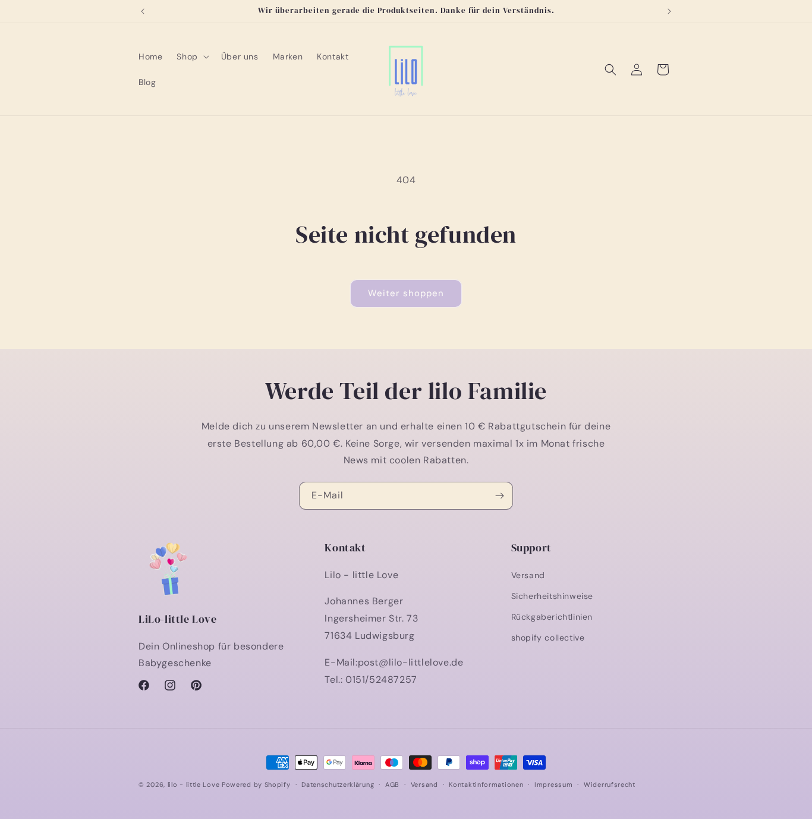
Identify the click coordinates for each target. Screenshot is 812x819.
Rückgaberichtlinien (552, 616)
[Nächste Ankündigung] (669, 11)
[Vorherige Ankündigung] (143, 11)
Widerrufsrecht (609, 784)
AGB (392, 784)
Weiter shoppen (406, 293)
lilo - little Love (194, 784)
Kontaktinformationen (486, 784)
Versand (528, 574)
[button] (191, 56)
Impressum (553, 784)
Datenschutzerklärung (337, 784)
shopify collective (548, 637)
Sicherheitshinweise (552, 595)
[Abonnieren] (499, 496)
